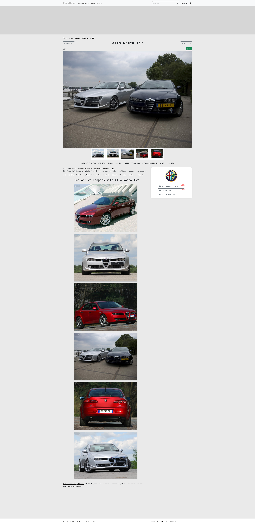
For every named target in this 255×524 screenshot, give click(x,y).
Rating (99, 3)
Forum (92, 3)
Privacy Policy (89, 521)
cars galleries (74, 486)
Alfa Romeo (75, 38)
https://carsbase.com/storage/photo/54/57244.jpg (93, 169)
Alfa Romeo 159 (88, 38)
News (87, 3)
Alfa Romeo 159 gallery (73, 484)
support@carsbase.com (169, 521)
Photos (81, 3)
